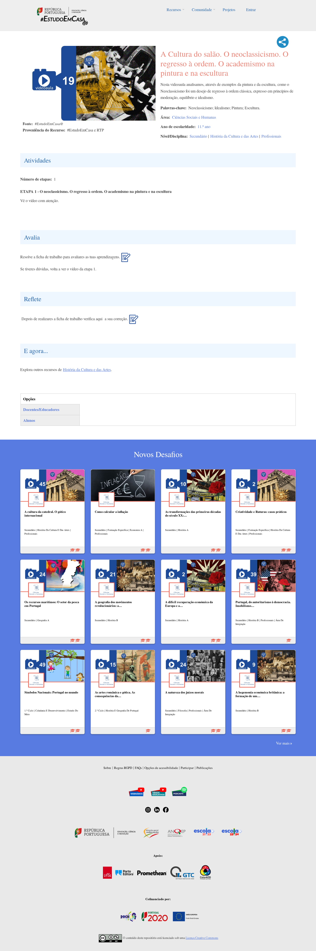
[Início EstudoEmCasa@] (61, 10)
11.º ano (204, 126)
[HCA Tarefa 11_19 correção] (133, 321)
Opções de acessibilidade (161, 767)
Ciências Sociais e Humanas (194, 117)
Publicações (205, 767)
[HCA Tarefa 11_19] (125, 259)
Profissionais (271, 136)
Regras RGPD (123, 767)
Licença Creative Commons (202, 938)
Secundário (198, 136)
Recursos (174, 9)
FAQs (138, 767)
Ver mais (283, 743)
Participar (187, 767)
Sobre (107, 767)
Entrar (251, 9)
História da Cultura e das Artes (234, 136)
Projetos (229, 9)
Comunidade (202, 9)
